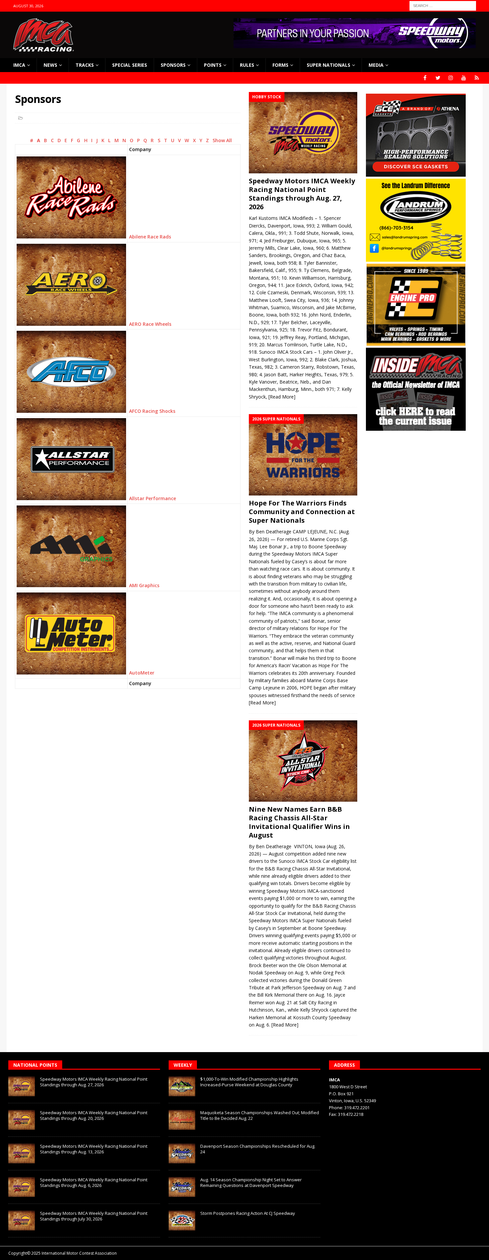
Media (376, 65)
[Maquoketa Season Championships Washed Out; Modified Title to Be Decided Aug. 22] (182, 1120)
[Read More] (281, 397)
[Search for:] (442, 5)
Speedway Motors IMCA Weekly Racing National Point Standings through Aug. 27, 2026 (302, 193)
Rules (247, 65)
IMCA (19, 65)
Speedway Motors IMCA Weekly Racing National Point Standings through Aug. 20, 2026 (93, 1115)
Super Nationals (328, 65)
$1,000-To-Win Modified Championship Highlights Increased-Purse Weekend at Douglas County (249, 1082)
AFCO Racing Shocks (152, 411)
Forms (280, 65)
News (50, 65)
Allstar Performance (152, 498)
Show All (222, 140)
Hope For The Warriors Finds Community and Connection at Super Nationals (302, 511)
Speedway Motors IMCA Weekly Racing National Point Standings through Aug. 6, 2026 (93, 1182)
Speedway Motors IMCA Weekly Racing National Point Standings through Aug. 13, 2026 (93, 1149)
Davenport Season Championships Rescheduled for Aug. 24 (257, 1149)
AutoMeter (141, 673)
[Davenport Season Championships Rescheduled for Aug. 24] (182, 1153)
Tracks (85, 65)
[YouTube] (464, 78)
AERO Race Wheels (150, 324)
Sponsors (173, 65)
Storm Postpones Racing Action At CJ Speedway (247, 1213)
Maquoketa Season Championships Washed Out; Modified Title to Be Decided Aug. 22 (259, 1115)
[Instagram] (451, 78)
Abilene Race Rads (150, 236)
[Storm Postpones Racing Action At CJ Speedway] (182, 1220)
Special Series (129, 65)
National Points (35, 1065)
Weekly (183, 1065)
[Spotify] (477, 78)
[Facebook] (425, 78)
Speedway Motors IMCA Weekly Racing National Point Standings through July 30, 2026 (93, 1216)
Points (213, 65)
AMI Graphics (144, 585)
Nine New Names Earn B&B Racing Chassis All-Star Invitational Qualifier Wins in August (299, 822)
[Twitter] (438, 78)
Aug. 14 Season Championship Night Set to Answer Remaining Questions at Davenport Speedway (251, 1182)
